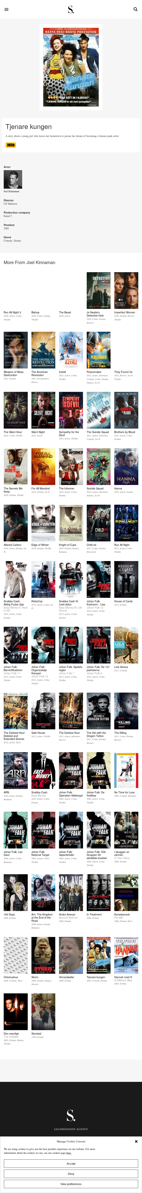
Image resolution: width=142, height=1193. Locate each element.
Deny (71, 1173)
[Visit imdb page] (11, 146)
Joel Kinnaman (11, 191)
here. (69, 1153)
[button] (136, 1141)
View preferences (71, 1184)
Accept (71, 1163)
